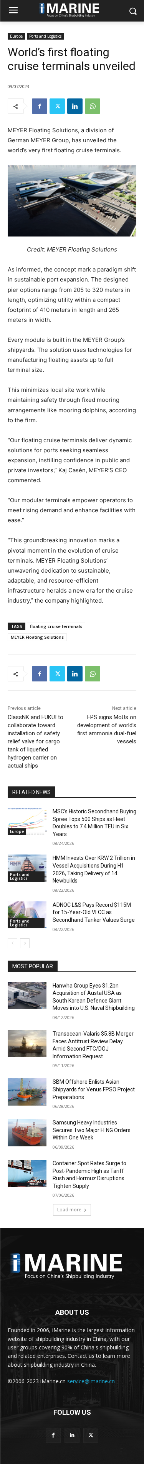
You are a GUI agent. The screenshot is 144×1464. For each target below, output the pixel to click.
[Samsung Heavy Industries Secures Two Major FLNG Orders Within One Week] (27, 1132)
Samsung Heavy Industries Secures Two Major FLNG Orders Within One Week (92, 1130)
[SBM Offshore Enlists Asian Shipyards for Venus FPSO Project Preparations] (27, 1091)
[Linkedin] (75, 106)
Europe (16, 36)
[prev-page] (12, 943)
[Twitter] (57, 106)
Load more (69, 1209)
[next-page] (25, 943)
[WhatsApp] (92, 106)
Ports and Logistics (45, 36)
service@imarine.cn (91, 1381)
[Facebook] (39, 106)
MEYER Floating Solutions (37, 637)
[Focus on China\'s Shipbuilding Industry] (72, 1264)
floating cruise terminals (56, 626)
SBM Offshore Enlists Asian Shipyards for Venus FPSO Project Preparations (94, 1089)
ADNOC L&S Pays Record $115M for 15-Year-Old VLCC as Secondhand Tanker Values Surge (94, 912)
